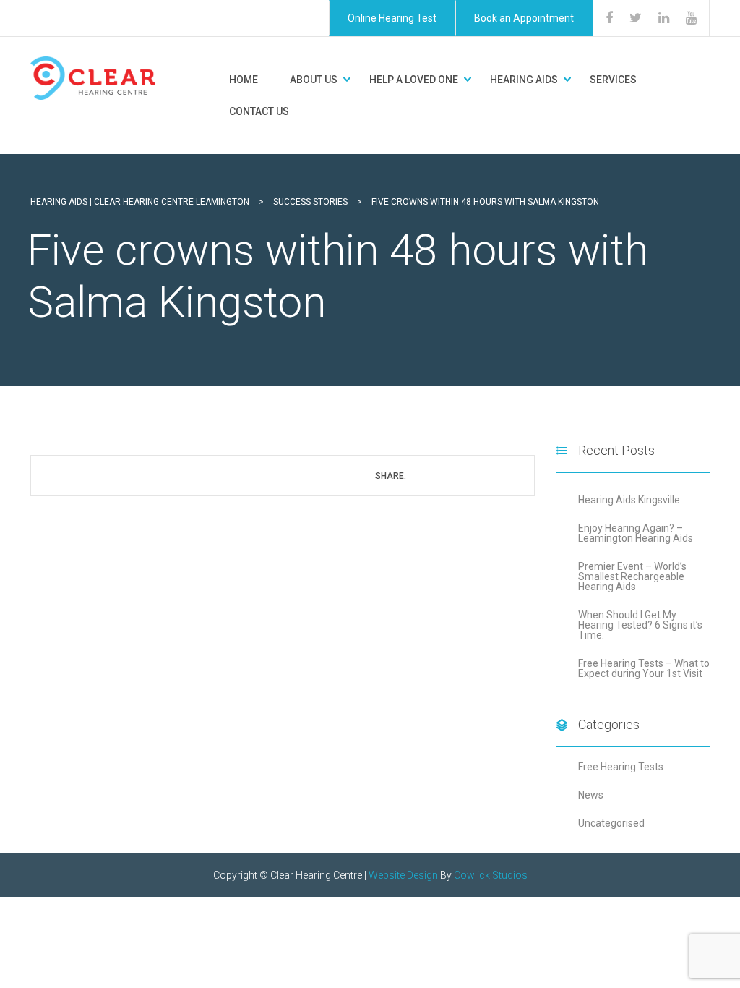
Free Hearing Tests (620, 766)
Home (243, 79)
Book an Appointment (524, 18)
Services (613, 79)
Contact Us (259, 111)
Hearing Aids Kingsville (629, 500)
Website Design (403, 875)
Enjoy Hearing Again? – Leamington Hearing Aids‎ (635, 533)
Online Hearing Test (392, 18)
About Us (313, 79)
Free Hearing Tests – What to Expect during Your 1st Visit (644, 668)
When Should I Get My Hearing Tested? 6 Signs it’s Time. (640, 625)
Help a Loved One (413, 79)
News (590, 795)
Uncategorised (611, 823)
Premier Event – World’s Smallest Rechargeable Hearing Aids (632, 576)
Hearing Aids (524, 79)
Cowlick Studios (491, 875)
